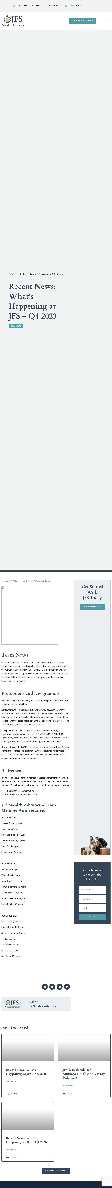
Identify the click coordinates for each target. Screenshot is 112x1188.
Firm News (13, 274)
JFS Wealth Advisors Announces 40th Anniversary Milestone (84, 1074)
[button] (45, 987)
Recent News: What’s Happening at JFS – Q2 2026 (26, 1072)
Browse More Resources (55, 1171)
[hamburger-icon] (106, 21)
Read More (11, 1081)
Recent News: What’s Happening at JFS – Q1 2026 (26, 1140)
